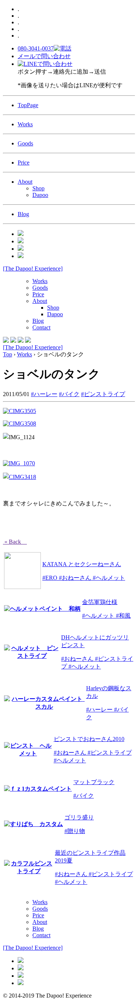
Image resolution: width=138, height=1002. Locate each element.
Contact (41, 327)
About (25, 182)
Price (23, 162)
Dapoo (40, 195)
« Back (15, 542)
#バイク (69, 394)
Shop (38, 188)
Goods (25, 143)
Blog (23, 214)
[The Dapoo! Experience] (33, 268)
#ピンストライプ (103, 394)
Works (25, 124)
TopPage (28, 105)
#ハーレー (44, 394)
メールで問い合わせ (44, 56)
